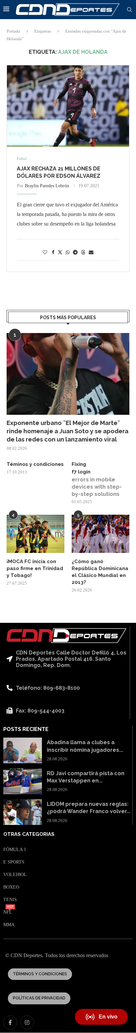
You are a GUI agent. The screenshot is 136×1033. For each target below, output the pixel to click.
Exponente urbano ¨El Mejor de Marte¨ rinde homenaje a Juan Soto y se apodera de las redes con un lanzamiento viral (67, 431)
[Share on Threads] (83, 252)
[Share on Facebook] (53, 252)
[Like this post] (45, 252)
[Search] (129, 10)
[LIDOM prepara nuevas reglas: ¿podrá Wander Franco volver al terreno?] (22, 812)
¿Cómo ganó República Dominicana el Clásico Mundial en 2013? (100, 572)
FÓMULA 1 (14, 849)
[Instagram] (27, 1022)
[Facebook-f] (10, 1022)
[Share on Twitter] (60, 252)
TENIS (10, 899)
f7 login (81, 472)
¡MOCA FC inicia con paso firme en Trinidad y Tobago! (35, 568)
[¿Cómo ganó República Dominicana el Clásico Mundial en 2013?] (100, 534)
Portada (13, 31)
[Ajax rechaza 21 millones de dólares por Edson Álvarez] (68, 106)
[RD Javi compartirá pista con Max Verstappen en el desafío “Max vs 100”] (22, 781)
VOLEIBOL (15, 874)
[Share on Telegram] (75, 252)
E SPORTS (13, 862)
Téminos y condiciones (35, 464)
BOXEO (11, 887)
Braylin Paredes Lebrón (47, 185)
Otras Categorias (28, 834)
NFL (7, 912)
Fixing (79, 464)
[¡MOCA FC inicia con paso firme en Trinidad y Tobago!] (35, 534)
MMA (9, 925)
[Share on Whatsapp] (68, 252)
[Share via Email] (91, 252)
